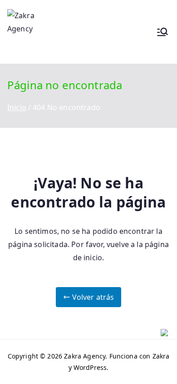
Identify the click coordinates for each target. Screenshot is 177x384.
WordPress (90, 367)
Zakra (161, 356)
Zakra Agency (84, 356)
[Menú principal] (162, 31)
